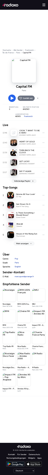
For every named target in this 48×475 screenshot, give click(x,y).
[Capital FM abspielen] (12, 98)
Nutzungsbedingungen (16, 458)
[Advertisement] (24, 30)
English (18, 267)
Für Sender (22, 454)
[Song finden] (43, 133)
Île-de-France (8, 53)
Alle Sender (18, 50)
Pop (16, 259)
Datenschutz (34, 454)
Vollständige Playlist (22, 181)
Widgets (31, 458)
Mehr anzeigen (22, 244)
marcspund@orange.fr (24, 276)
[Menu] (43, 5)
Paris (18, 53)
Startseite (7, 50)
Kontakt (11, 454)
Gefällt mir (28, 98)
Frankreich (29, 50)
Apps (39, 458)
